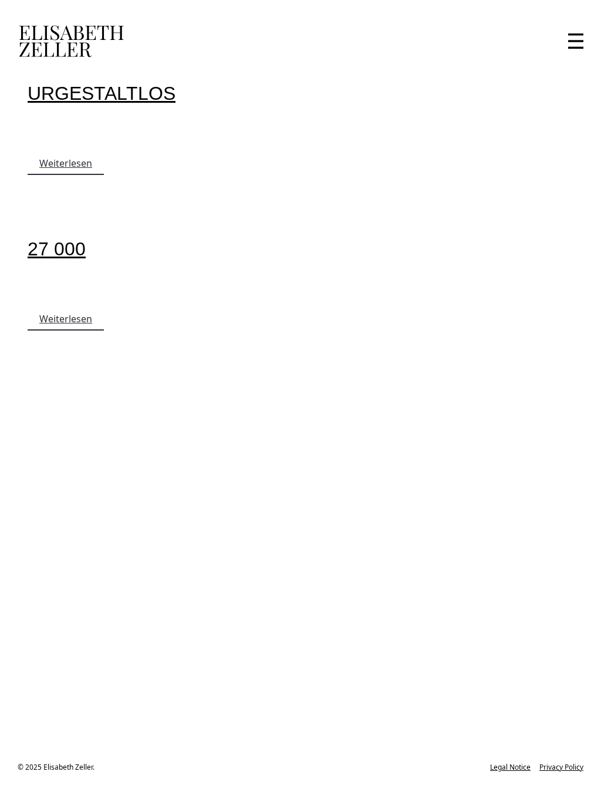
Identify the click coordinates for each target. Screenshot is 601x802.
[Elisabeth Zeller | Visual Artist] (71, 41)
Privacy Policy (561, 767)
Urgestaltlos (101, 93)
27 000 (57, 249)
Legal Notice (510, 767)
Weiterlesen (65, 163)
